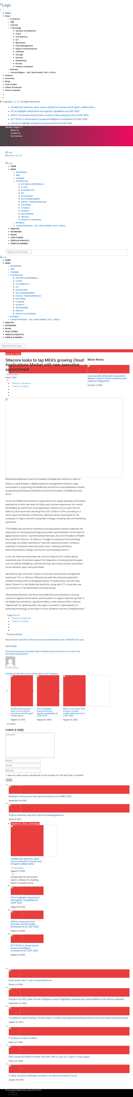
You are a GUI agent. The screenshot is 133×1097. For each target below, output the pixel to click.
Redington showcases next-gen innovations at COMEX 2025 (40, 796)
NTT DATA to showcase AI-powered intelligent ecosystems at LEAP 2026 (49, 119)
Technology (15, 28)
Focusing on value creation (23, 1038)
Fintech (19, 63)
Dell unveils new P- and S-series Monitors (30, 980)
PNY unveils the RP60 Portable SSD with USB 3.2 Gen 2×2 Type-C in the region (49, 1056)
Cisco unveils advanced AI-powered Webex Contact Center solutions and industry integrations (107, 378)
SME (12, 22)
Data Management (24, 45)
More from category (48, 673)
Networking (21, 60)
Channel (14, 25)
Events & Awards (12, 90)
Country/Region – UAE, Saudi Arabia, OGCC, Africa (32, 72)
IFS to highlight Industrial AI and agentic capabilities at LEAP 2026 (45, 111)
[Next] (8, 959)
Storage (19, 54)
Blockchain (20, 42)
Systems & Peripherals (26, 31)
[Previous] (6, 959)
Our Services (16, 136)
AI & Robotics (22, 36)
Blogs (7, 81)
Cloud (18, 34)
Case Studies (11, 84)
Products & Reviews (24, 66)
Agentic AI (16, 823)
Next (13, 724)
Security (19, 57)
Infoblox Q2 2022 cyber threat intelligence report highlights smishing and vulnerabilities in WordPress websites (66, 999)
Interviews (9, 78)
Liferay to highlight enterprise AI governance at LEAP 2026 (41, 123)
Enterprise (15, 19)
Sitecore (16, 615)
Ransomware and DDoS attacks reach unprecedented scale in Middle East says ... (44, 640)
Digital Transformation (26, 48)
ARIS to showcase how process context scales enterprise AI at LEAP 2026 (50, 115)
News (7, 16)
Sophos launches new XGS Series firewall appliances (36, 815)
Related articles (12, 673)
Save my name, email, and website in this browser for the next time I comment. (46, 775)
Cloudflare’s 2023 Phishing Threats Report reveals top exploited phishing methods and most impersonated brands (68, 1018)
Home (8, 13)
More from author (29, 673)
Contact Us (16, 133)
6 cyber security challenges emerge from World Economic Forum (43, 1075)
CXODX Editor (12, 374)
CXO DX (16, 101)
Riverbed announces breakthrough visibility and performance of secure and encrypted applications (42, 652)
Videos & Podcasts (13, 87)
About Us (15, 130)
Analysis (9, 75)
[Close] (88, 353)
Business (14, 69)
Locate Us (14, 1094)
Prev (9, 724)
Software (20, 51)
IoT (17, 39)
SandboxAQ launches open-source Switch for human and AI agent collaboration (53, 107)
